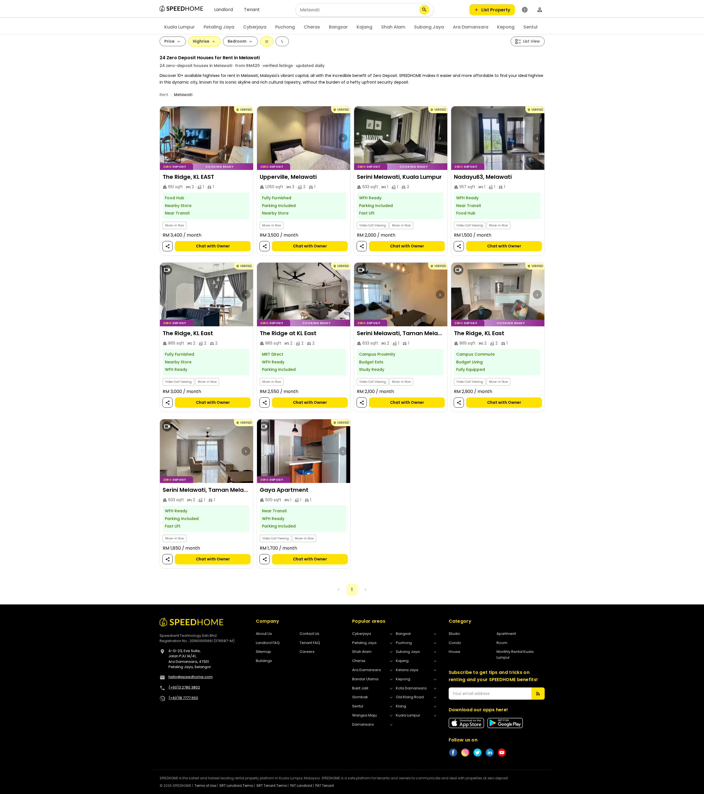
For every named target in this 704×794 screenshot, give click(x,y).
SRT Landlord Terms (236, 785)
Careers (307, 651)
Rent (164, 94)
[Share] (167, 246)
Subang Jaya (429, 27)
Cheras (312, 27)
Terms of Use (205, 785)
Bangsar (338, 27)
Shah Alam (393, 27)
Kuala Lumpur (179, 27)
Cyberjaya (254, 27)
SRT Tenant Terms (271, 785)
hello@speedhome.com (190, 676)
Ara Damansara (470, 27)
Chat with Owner (213, 246)
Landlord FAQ (268, 642)
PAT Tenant (324, 785)
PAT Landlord (301, 785)
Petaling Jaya (219, 27)
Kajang (364, 27)
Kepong (506, 27)
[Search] (424, 10)
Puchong (285, 27)
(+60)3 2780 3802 (184, 687)
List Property (495, 10)
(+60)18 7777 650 (183, 697)
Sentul (530, 27)
